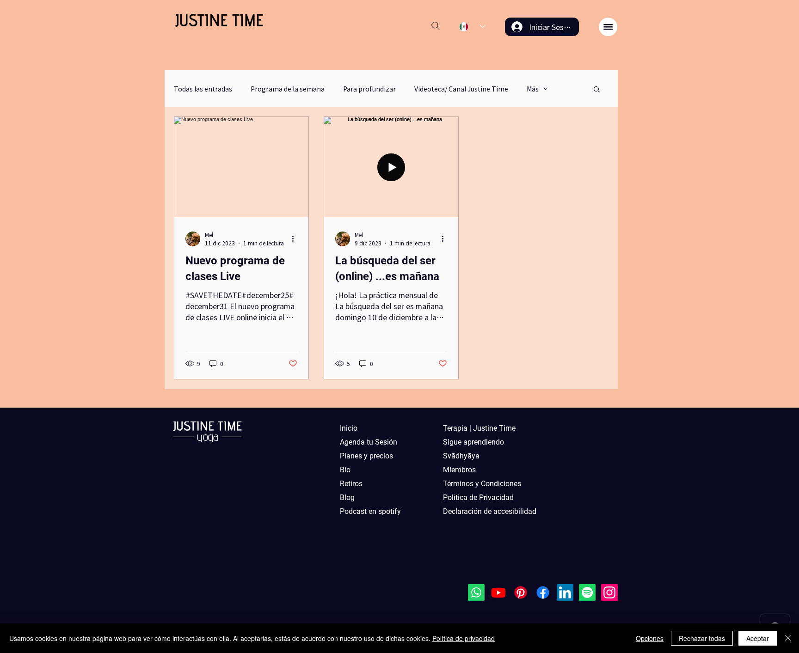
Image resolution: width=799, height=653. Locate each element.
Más (533, 89)
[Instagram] (609, 592)
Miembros (459, 469)
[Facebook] (543, 592)
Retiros (351, 483)
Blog (347, 497)
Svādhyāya (461, 456)
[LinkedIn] (565, 592)
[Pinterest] (520, 592)
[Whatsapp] (476, 592)
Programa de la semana (288, 89)
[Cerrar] (787, 638)
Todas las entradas (203, 89)
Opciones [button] (650, 638)
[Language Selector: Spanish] (472, 26)
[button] (608, 27)
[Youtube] (498, 592)
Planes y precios (366, 456)
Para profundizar (369, 89)
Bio (345, 469)
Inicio (348, 428)
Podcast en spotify (370, 511)
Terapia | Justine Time (479, 428)
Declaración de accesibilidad (484, 511)
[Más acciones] (295, 238)
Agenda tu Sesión (368, 442)
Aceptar (757, 638)
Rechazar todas (702, 638)
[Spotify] (587, 592)
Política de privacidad (463, 638)
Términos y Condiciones (482, 483)
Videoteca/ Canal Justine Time (461, 89)
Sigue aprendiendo (473, 442)
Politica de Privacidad (478, 497)
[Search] (435, 26)
